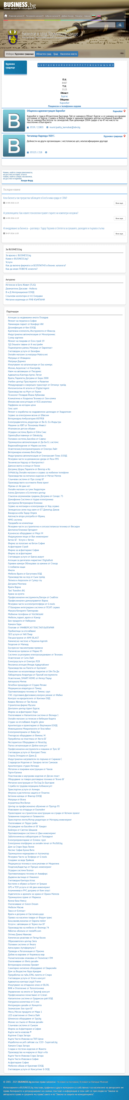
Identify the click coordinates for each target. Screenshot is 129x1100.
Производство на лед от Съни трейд (26, 576)
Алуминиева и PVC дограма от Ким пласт (29, 890)
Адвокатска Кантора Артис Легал (25, 374)
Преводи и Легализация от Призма (26, 951)
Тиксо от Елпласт (16, 910)
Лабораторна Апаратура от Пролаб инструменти (32, 674)
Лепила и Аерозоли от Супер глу (25, 580)
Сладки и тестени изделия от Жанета (27, 1048)
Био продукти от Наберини (22, 620)
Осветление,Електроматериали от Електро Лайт (32, 448)
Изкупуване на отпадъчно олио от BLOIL (28, 984)
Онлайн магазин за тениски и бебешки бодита (32, 718)
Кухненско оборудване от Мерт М (25, 533)
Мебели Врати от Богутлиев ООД (25, 573)
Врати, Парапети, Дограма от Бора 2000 (28, 378)
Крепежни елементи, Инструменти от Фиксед (31, 330)
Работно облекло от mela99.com (24, 930)
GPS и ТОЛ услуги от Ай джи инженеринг (29, 887)
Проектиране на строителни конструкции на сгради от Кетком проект (44, 813)
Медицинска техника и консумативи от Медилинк (33, 863)
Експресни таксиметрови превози (25, 647)
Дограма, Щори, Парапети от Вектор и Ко (29, 469)
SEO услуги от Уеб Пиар (20, 634)
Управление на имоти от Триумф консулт (29, 991)
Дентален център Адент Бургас (24, 708)
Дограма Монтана (17, 583)
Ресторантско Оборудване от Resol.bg (27, 742)
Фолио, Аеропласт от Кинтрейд (24, 368)
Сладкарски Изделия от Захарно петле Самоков (32, 762)
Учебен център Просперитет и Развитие (28, 381)
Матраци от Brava (17, 799)
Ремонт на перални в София (22, 320)
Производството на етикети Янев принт (28, 482)
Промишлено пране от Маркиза (24, 897)
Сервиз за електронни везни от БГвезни (28, 415)
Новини (87, 16)
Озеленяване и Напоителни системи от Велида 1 (33, 715)
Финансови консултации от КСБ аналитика (30, 401)
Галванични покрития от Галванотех (26, 816)
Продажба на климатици (20, 523)
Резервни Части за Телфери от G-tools (27, 856)
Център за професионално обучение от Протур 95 (34, 806)
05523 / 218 (35, 152)
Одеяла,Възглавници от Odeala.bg (25, 435)
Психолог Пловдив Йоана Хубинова (26, 394)
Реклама (78, 16)
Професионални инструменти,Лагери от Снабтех (33, 597)
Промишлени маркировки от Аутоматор (28, 853)
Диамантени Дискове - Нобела (21, 289)
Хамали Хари (14, 624)
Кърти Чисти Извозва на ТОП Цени (25, 1038)
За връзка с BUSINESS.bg (18, 255)
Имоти (11, 570)
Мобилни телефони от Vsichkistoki (25, 614)
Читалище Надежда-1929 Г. (41, 136)
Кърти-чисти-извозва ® (20, 1032)
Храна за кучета (16, 593)
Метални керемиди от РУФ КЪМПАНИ (25, 300)
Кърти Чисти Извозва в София (23, 1059)
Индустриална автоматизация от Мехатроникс (31, 334)
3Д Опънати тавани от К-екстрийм (25, 344)
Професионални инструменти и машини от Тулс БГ (34, 748)
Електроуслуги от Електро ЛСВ (24, 661)
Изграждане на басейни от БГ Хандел (27, 826)
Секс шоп (13, 408)
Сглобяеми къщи (16, 566)
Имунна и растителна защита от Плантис (29, 792)
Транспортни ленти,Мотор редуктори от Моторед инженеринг (40, 819)
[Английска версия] (99, 15)
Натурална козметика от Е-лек (23, 1001)
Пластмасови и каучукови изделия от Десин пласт (33, 775)
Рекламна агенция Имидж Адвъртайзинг (28, 664)
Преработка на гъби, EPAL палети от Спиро (30, 974)
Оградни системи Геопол (21, 870)
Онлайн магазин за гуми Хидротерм (26, 489)
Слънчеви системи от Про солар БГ (26, 479)
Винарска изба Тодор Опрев (22, 512)
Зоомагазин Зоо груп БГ (20, 1008)
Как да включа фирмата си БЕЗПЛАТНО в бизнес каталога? (36, 265)
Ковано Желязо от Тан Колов (22, 701)
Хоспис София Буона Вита (21, 850)
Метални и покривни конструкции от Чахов (30, 769)
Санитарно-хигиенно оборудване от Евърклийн (32, 968)
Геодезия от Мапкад (18, 644)
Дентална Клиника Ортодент (22, 529)
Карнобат (64, 102)
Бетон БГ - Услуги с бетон (21, 539)
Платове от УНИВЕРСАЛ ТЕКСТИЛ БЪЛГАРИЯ (31, 627)
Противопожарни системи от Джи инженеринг (32, 833)
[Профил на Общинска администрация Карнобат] (14, 120)
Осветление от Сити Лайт (21, 657)
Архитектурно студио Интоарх (23, 765)
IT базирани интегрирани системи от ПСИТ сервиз (34, 607)
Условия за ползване (68, 1081)
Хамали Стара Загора (19, 1045)
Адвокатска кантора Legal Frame (24, 981)
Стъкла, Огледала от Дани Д (22, 755)
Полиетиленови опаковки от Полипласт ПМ (30, 957)
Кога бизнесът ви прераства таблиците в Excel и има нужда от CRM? (35, 198)
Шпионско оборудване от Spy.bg (24, 1018)
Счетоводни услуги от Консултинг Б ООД (29, 1069)
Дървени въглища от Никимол (23, 877)
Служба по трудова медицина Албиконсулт (30, 785)
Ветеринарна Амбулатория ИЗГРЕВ (26, 418)
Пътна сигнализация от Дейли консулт (27, 745)
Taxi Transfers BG (16, 590)
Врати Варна (14, 587)
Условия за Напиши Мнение (93, 1081)
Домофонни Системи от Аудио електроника (30, 499)
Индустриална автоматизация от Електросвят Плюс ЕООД (37, 455)
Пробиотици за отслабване (22, 630)
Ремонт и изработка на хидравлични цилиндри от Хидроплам (39, 411)
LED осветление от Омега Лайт (24, 1015)
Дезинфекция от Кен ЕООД (22, 327)
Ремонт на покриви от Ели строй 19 (26, 340)
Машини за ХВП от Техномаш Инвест (27, 425)
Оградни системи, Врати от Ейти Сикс (27, 432)
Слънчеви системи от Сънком (23, 1025)
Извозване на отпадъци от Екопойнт (26, 809)
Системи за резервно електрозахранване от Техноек (35, 654)
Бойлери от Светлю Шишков (22, 829)
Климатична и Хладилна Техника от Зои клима (32, 398)
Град (55, 53)
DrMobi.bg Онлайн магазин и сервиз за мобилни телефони (38, 472)
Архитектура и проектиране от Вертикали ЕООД (32, 725)
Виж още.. (120, 203)
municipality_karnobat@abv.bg (64, 127)
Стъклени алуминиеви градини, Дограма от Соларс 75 (35, 496)
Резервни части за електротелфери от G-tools (31, 603)
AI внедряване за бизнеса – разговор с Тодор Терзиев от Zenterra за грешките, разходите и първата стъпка (53, 228)
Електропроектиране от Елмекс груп (27, 839)
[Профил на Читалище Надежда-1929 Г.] (14, 145)
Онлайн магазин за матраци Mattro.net (28, 354)
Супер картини (15, 337)
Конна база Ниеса (17, 900)
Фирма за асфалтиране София (23, 550)
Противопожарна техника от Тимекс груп (29, 691)
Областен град (43, 53)
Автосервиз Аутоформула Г (22, 947)
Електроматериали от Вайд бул (24, 732)
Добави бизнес (68, 16)
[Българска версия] (93, 15)
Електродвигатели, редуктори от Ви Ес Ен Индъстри (34, 421)
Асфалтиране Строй (18, 546)
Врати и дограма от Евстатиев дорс (26, 914)
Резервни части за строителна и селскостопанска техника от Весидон (44, 526)
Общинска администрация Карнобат (46, 111)
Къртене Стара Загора (19, 1035)
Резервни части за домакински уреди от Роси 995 (33, 458)
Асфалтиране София (18, 1062)
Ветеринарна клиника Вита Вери (25, 452)
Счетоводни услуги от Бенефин (24, 351)
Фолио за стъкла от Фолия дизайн (25, 1022)
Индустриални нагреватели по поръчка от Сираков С (35, 759)
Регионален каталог (34, 16)
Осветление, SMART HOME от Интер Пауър (30, 678)
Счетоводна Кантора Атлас (21, 880)
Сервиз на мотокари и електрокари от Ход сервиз (33, 506)
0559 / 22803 (36, 127)
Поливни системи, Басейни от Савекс (27, 438)
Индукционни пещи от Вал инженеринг (28, 536)
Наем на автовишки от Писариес (24, 371)
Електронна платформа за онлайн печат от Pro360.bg (35, 843)
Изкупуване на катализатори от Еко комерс (30, 364)
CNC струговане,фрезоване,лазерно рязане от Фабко (35, 695)
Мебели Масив (15, 907)
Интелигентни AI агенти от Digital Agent (28, 388)
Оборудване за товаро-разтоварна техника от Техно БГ (36, 779)
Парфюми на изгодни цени (22, 404)
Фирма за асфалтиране (20, 553)
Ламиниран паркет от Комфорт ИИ (25, 324)
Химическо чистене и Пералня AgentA (28, 641)
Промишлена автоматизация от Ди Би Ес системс (33, 442)
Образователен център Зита (22, 941)
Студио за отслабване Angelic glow (26, 721)
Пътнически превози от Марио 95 (25, 651)
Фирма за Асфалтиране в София (24, 1028)
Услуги (9, 262)
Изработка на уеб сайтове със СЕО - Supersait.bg (32, 1042)
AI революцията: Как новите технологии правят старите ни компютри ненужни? (40, 213)
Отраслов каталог (16, 16)
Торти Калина (15, 772)
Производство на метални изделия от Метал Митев (34, 475)
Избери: (20, 53)
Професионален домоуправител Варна (28, 600)
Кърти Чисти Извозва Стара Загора (25, 1055)
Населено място (68, 53)
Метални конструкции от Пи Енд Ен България (31, 782)
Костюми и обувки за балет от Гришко (27, 883)
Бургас (64, 96)
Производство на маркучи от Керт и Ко (28, 1052)
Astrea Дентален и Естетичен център (26, 492)
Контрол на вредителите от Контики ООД (29, 698)
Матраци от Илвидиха (19, 357)
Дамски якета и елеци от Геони (24, 465)
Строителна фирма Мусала (21, 705)
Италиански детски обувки (21, 428)
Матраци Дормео (17, 361)
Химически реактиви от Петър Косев (26, 937)
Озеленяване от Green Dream (23, 904)
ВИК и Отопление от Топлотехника (26, 988)
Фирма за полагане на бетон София (26, 543)
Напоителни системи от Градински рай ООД (30, 998)
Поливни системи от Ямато (22, 944)
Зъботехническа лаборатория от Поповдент (30, 836)
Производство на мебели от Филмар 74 (28, 927)
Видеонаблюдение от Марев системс (27, 445)
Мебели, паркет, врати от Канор (24, 617)
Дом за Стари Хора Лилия (21, 846)
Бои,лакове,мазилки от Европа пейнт (27, 920)
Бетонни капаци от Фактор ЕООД (25, 796)
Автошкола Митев (17, 681)
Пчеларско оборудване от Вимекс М (26, 735)
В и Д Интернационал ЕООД (20, 292)
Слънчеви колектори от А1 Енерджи (24, 296)
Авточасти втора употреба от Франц (26, 516)
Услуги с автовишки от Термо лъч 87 (26, 924)
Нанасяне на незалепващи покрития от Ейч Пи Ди (33, 671)
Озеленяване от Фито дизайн (23, 961)
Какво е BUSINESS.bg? (17, 258)
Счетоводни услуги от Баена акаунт (26, 556)
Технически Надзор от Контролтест (26, 462)
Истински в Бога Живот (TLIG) (21, 285)
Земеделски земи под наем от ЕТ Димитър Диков (33, 509)
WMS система (15, 519)
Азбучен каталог (51, 16)
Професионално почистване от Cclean (27, 994)
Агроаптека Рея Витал (19, 802)
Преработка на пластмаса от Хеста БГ (27, 738)
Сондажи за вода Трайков (21, 860)
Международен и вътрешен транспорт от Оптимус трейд (37, 384)
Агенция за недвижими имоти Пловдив (28, 317)
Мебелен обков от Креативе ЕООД (26, 1065)
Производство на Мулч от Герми (24, 391)
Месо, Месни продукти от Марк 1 (25, 1011)
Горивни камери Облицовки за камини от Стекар (33, 563)
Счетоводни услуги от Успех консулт (26, 978)
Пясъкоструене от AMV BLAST (23, 637)
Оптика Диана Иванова (19, 934)
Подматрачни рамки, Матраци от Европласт (30, 347)
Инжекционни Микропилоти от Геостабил (29, 728)
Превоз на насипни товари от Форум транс (30, 917)
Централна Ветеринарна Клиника (25, 502)
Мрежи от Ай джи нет (19, 486)
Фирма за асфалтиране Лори (23, 711)
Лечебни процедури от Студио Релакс (27, 684)
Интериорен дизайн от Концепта (25, 1005)
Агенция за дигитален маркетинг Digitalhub (30, 560)
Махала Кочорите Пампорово (23, 610)
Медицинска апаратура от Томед (24, 688)
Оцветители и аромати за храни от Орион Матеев (33, 893)
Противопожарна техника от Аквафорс (28, 873)
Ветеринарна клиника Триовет (23, 964)
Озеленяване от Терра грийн (22, 823)
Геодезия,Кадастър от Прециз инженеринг (29, 866)
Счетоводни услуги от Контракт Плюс (27, 752)
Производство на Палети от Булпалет (27, 667)
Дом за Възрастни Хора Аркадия (24, 971)
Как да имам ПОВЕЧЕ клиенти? (22, 268)
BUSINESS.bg (24, 1081)
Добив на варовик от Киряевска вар (26, 954)
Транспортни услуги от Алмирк (24, 789)
